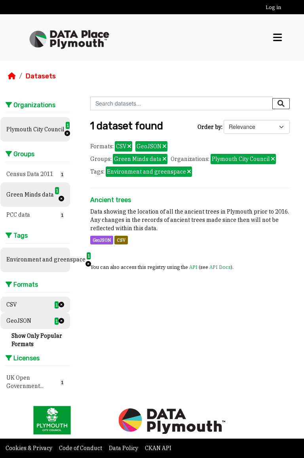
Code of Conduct (81, 448)
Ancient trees (110, 200)
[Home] (12, 76)
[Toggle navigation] (277, 37)
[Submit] (281, 103)
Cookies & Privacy (29, 448)
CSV (121, 240)
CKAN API (158, 448)
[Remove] (129, 147)
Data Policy (124, 448)
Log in (273, 7)
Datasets (40, 76)
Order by (209, 127)
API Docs (220, 267)
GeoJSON (102, 240)
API (193, 267)
